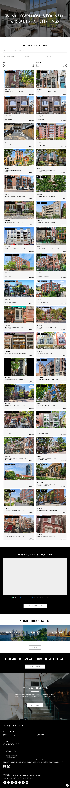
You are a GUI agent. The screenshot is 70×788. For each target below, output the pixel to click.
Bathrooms (27, 56)
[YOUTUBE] (15, 782)
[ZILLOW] (19, 782)
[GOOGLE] (27, 782)
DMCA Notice (29, 778)
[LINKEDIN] (12, 782)
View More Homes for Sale (35, 605)
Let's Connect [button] (35, 705)
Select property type (8, 56)
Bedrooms (49, 56)
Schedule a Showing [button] (35, 666)
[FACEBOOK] (4, 782)
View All (35, 647)
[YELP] (23, 782)
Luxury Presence (35, 775)
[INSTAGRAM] (8, 782)
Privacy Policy (19, 778)
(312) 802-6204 (39, 735)
